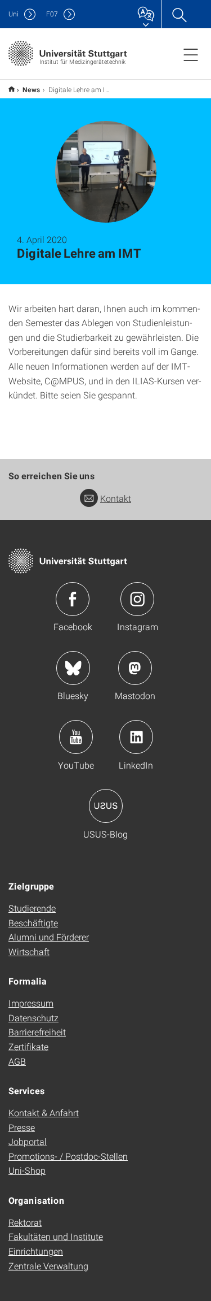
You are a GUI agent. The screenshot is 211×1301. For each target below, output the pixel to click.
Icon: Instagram (137, 599)
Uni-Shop (27, 1170)
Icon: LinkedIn (136, 737)
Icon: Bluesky (73, 668)
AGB (17, 1061)
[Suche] (179, 14)
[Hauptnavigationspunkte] (191, 54)
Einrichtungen (35, 1251)
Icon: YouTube (76, 737)
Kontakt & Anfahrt (43, 1112)
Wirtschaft (29, 951)
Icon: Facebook (72, 599)
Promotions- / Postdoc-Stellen (68, 1156)
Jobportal (27, 1141)
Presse (21, 1127)
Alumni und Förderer (48, 937)
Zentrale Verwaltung (48, 1266)
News (32, 89)
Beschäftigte (33, 923)
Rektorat (25, 1222)
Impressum (30, 1003)
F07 (52, 14)
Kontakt (115, 498)
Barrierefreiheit (37, 1032)
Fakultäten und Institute (55, 1236)
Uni (13, 14)
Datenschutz (33, 1018)
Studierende (32, 908)
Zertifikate (28, 1046)
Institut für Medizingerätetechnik (11, 89)
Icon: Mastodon (135, 668)
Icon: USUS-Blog (106, 806)
